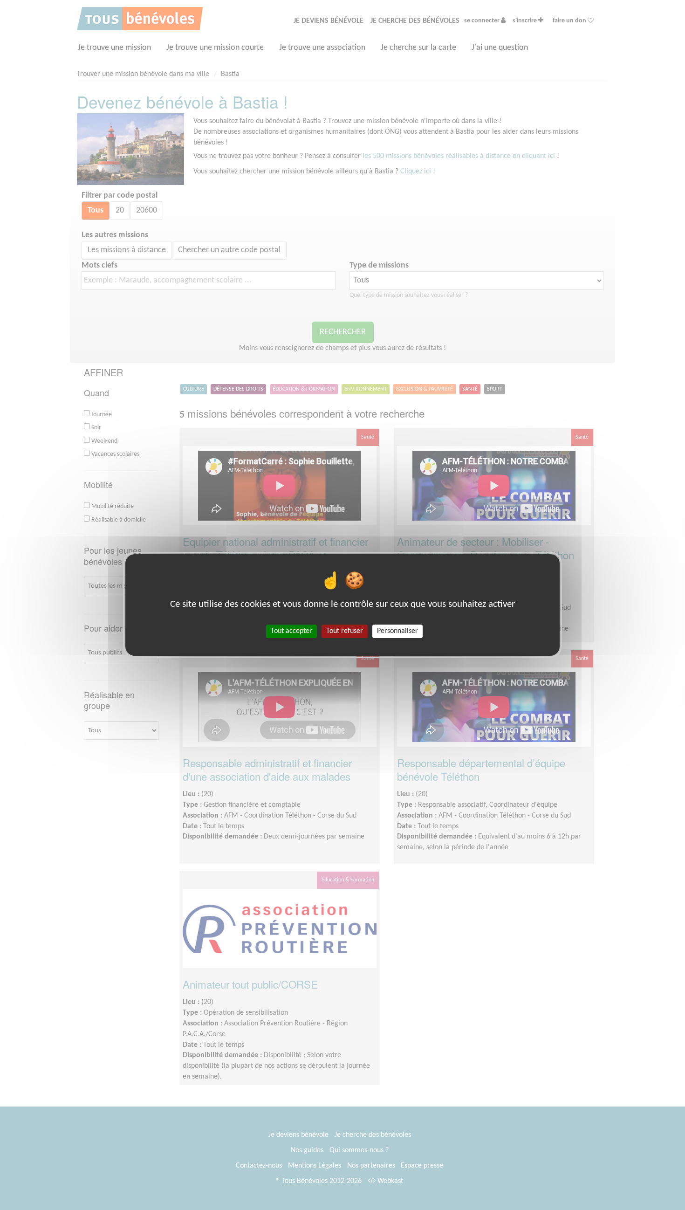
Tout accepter (291, 631)
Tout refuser (344, 631)
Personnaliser (397, 631)
